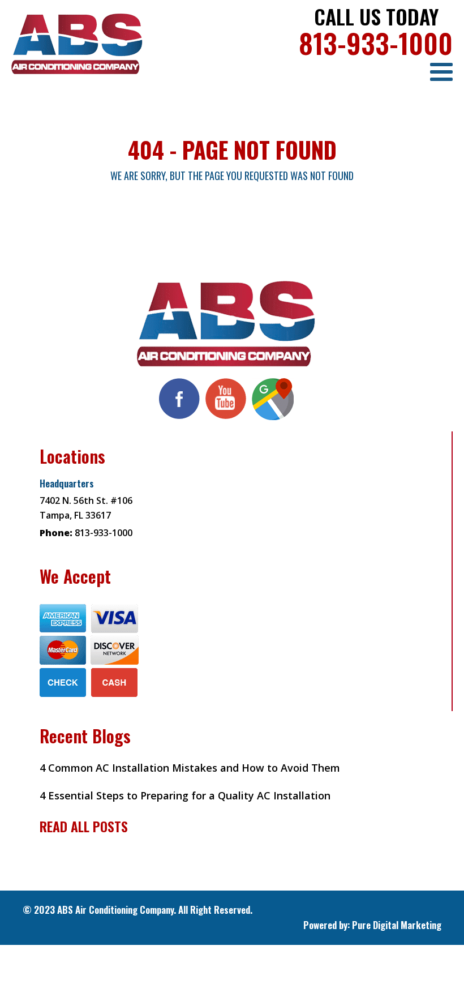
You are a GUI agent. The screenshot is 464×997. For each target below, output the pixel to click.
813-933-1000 (376, 43)
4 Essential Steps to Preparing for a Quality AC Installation (185, 795)
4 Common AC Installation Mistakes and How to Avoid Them (190, 768)
